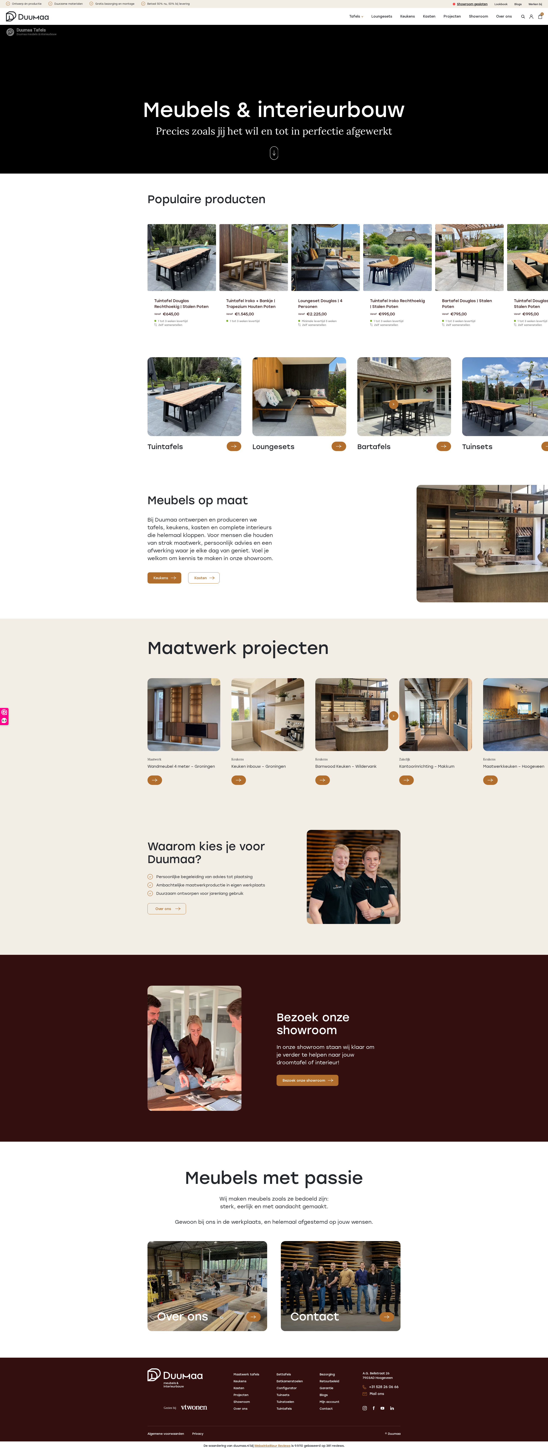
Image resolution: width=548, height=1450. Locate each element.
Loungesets (381, 16)
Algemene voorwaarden (165, 1434)
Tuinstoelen (285, 1402)
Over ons (504, 16)
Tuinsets (283, 1395)
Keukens (407, 16)
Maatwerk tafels (246, 1374)
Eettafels (284, 1374)
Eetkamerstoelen (290, 1381)
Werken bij (535, 4)
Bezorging (327, 1374)
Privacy (197, 1434)
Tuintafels (284, 1409)
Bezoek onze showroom (304, 1080)
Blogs (518, 4)
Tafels (354, 16)
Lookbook (501, 4)
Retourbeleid (329, 1381)
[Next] (393, 260)
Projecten (452, 16)
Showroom (478, 16)
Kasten (429, 16)
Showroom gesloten (472, 4)
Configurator (287, 1388)
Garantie (326, 1388)
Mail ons (377, 1393)
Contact (326, 1409)
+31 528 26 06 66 (384, 1386)
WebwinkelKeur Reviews (272, 1446)
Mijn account (329, 1402)
